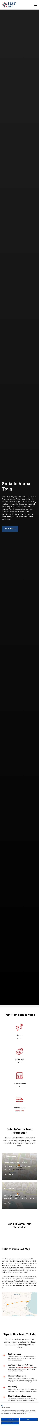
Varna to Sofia (19, 1111)
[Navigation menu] (35, 5)
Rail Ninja (19, 1367)
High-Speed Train (28, 1367)
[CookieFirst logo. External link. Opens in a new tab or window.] (2, 1406)
